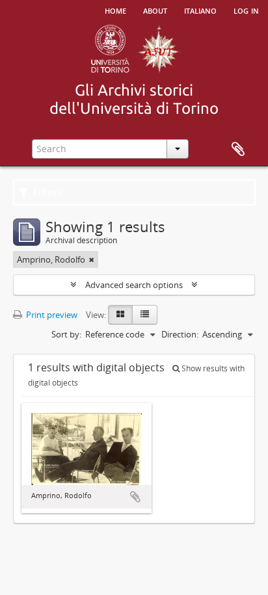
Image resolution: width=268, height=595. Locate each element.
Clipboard (238, 149)
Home (115, 10)
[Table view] (144, 314)
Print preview (50, 315)
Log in (246, 10)
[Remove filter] (91, 259)
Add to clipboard (135, 496)
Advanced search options (134, 285)
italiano (200, 10)
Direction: (179, 334)
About (155, 10)
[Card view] (120, 314)
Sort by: (66, 334)
